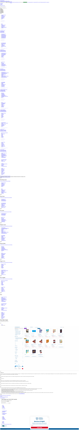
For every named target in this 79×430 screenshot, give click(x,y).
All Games (1, 4)
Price (15, 363)
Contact (3, 177)
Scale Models (2, 164)
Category (16, 360)
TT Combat (2, 239)
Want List (8, 177)
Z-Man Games (2, 45)
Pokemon (2, 113)
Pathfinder (2, 15)
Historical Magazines (3, 299)
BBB (2, 422)
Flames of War (2, 93)
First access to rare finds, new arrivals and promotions (6, 400)
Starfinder (2, 18)
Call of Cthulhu (3, 16)
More (0, 13)
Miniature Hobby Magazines (4, 77)
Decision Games (3, 217)
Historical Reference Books (4, 155)
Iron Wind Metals (3, 85)
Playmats (2, 137)
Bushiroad (2, 273)
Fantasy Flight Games (3, 271)
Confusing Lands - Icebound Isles (40, 334)
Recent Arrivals (8, 197)
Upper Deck (2, 272)
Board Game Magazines (3, 200)
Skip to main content (2, 0)
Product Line (16, 336)
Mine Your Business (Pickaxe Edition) (40, 344)
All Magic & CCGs (2, 262)
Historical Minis (1, 11)
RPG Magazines (3, 185)
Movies (2, 160)
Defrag (25, 354)
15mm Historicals (3, 94)
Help (2, 405)
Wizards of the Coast (3, 84)
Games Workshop (3, 235)
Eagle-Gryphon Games (3, 46)
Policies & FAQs (4, 411)
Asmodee (2, 44)
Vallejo (2, 142)
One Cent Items (3, 173)
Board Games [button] (16, 361)
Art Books (2, 156)
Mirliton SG (2, 257)
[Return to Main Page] (0, 276)
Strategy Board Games (3, 36)
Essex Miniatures (3, 103)
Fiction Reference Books (3, 154)
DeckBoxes (2, 116)
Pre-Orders (2, 169)
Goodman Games (3, 25)
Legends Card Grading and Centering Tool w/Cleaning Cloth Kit (40, 354)
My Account (5, 177)
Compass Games (3, 64)
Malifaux (2, 75)
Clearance (2, 171)
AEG (2, 126)
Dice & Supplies (1, 12)
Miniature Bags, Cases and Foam (4, 96)
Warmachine (2, 229)
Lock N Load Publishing (3, 65)
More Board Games (3, 207)
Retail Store (1, 177)
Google (3, 421)
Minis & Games (1, 10)
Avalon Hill (2, 63)
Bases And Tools (3, 281)
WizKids (2, 83)
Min (15, 367)
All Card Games (3, 34)
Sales (1, 172)
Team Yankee (2, 247)
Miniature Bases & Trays (3, 95)
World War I (2, 55)
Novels (2, 153)
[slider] (15, 366)
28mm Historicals (3, 248)
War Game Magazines (3, 54)
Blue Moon (2, 106)
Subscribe (39, 427)
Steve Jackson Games (3, 43)
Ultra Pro (2, 143)
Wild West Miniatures (3, 76)
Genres (2, 174)
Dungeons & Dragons (3, 182)
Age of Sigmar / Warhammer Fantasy (5, 72)
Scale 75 (2, 146)
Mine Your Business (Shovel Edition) (34, 344)
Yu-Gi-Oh (2, 114)
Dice (1, 117)
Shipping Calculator (4, 412)
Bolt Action (2, 246)
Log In (9, 177)
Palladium (2, 27)
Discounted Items (3, 316)
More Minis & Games (3, 240)
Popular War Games (3, 53)
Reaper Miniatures (3, 82)
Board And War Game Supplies (4, 280)
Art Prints (2, 163)
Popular (2, 168)
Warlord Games (3, 254)
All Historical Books (3, 157)
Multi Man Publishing (3, 219)
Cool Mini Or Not (3, 205)
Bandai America (3, 125)
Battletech (2, 74)
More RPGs (2, 193)
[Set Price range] (22, 368)
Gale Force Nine (3, 86)
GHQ (2, 102)
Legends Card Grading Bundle (54, 344)
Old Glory (2, 104)
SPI (1, 62)
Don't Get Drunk (32, 354)
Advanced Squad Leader (3, 213)
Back (0, 194)
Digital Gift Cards (3, 161)
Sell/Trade (3, 417)
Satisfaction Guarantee (4, 413)
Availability (16, 347)
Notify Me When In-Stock (27, 356)
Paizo (2, 24)
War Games (9, 176)
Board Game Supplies (3, 35)
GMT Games (2, 218)
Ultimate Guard (3, 145)
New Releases (2, 170)
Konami (2, 123)
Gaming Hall (1, 3)
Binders (2, 115)
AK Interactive (2, 144)
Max (18, 367)
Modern (2, 56)
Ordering (3, 406)
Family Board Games (3, 37)
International (3, 407)
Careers (3, 416)
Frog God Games (3, 26)
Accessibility (3, 414)
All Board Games (2, 197)
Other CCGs (2, 265)
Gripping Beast (2, 105)
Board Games (1, 9)
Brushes (2, 134)
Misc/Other (2, 165)
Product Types (16, 355)
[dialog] (39, 383)
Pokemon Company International (4, 270)
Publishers (11, 197)
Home (2, 324)
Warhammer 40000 (3, 227)
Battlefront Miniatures (3, 253)
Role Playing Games (2, 176)
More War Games (3, 221)
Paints (2, 97)
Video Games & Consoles (4, 159)
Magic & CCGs (18, 176)
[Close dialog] (48, 417)
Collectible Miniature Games (4, 73)
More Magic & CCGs (3, 274)
